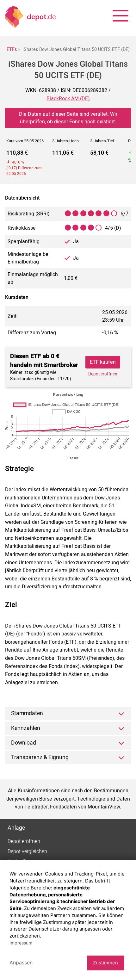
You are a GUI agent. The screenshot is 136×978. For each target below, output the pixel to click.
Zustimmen (105, 963)
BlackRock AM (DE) (68, 98)
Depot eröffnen (102, 374)
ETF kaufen (103, 362)
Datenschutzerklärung (53, 929)
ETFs (12, 49)
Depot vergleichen (27, 851)
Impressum (20, 942)
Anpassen (21, 962)
